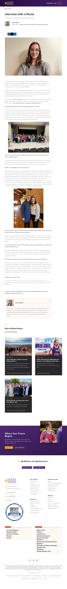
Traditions (50, 501)
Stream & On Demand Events (47, 542)
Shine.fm (40, 578)
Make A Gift (41, 530)
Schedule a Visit (26, 467)
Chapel (39, 532)
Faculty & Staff (11, 532)
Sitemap (45, 578)
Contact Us (9, 500)
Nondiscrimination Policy (26, 575)
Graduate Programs (34, 503)
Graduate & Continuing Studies (38, 24)
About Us (50, 495)
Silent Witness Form (25, 578)
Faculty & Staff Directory (36, 508)
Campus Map (33, 494)
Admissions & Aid (53, 479)
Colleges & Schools (34, 501)
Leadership (50, 497)
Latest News (41, 534)
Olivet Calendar (33, 492)
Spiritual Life (33, 481)
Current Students (12, 530)
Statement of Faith (52, 505)
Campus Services (34, 488)
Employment (41, 547)
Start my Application (19, 447)
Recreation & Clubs (34, 485)
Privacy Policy (45, 575)
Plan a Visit (8, 447)
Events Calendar (42, 538)
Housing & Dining (34, 487)
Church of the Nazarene (53, 503)
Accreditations (33, 506)
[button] (50, 3)
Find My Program (52, 488)
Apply (49, 481)
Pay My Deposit (51, 490)
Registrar (32, 505)
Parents (9, 536)
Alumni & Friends (27, 24)
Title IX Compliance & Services (55, 575)
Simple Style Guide (34, 578)
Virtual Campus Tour (44, 551)
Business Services (52, 508)
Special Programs (34, 512)
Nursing (46, 24)
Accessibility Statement (15, 575)
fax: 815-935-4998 (11, 496)
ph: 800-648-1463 (11, 492)
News (10, 8)
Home (6, 8)
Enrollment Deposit (43, 536)
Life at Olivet (33, 479)
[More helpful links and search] (60, 3)
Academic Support (34, 510)
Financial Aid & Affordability (54, 483)
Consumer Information (53, 506)
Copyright (8, 575)
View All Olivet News (11, 332)
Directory (40, 549)
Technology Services (35, 490)
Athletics (32, 483)
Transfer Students (52, 487)
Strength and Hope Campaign (47, 545)
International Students (53, 485)
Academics (21, 24)
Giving (49, 499)
